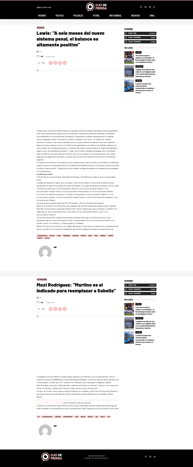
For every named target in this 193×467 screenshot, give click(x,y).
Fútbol (138, 52)
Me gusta (152, 33)
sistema (47, 238)
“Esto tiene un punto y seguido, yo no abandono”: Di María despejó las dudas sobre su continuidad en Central (145, 58)
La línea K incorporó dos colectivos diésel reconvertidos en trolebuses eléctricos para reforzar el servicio (144, 88)
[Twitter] (150, 7)
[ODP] (38, 56)
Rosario (138, 80)
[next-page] (129, 98)
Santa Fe (40, 238)
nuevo (90, 235)
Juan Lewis (75, 235)
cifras (59, 235)
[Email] (65, 63)
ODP (42, 56)
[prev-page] (125, 98)
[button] (154, 7)
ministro (83, 235)
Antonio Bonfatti (42, 235)
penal (96, 235)
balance (52, 235)
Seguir (153, 37)
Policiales (139, 66)
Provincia (103, 235)
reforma (110, 235)
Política (40, 27)
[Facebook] (141, 7)
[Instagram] (145, 7)
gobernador (66, 235)
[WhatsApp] (60, 63)
